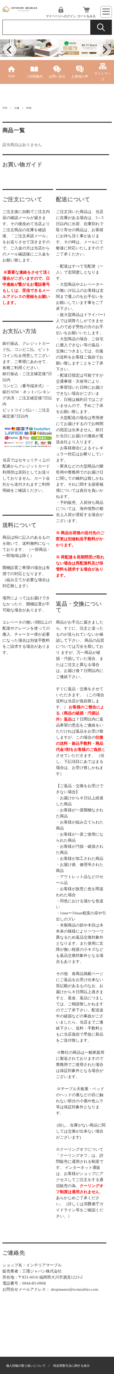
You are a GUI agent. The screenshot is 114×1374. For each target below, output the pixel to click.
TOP (11, 76)
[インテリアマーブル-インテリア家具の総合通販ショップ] (20, 10)
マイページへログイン (61, 16)
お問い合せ (57, 76)
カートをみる (86, 16)
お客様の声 (79, 76)
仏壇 (16, 108)
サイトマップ (102, 76)
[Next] (104, 49)
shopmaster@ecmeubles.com (74, 1289)
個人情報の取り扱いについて (26, 1365)
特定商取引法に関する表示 (71, 1365)
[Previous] (9, 49)
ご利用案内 (34, 76)
